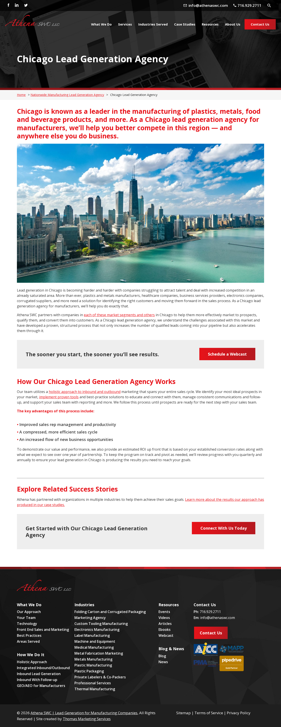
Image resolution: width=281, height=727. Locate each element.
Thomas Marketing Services (87, 718)
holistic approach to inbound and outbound (85, 391)
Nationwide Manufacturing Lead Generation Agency (67, 95)
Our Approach (29, 611)
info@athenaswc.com (217, 617)
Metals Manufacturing (93, 659)
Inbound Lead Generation (39, 673)
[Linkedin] (16, 5)
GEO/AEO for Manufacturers (41, 685)
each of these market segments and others (119, 314)
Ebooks (165, 629)
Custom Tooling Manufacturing (101, 623)
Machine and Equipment (94, 641)
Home (21, 95)
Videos (164, 617)
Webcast (166, 635)
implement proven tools (59, 397)
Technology (27, 623)
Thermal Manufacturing (94, 689)
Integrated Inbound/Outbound (43, 667)
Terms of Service (209, 712)
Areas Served (28, 641)
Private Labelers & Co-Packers (100, 677)
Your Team (26, 617)
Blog (162, 656)
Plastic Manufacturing (93, 665)
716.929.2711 (210, 611)
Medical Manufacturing (94, 647)
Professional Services (92, 683)
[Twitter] (26, 5)
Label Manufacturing (92, 635)
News (163, 661)
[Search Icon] (269, 5)
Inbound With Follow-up (37, 679)
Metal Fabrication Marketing (98, 653)
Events (164, 611)
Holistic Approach (32, 661)
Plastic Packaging (89, 671)
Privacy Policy (238, 712)
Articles (165, 623)
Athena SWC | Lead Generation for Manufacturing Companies (84, 712)
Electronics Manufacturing (96, 629)
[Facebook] (7, 5)
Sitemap (183, 712)
